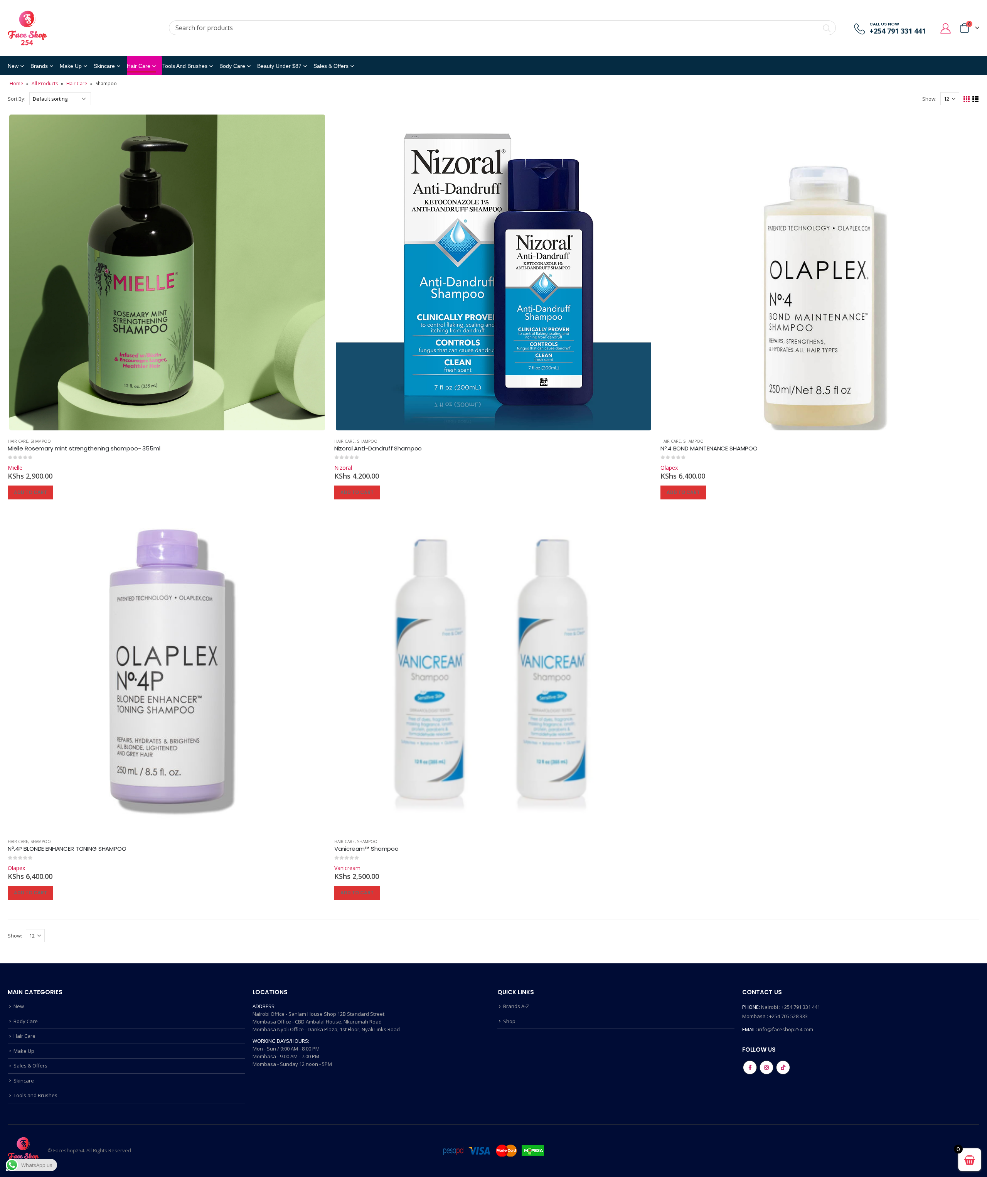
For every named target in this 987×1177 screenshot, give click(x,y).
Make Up (71, 66)
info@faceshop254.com (785, 1029)
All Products (45, 83)
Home (16, 83)
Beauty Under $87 (279, 66)
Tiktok (783, 1067)
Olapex (669, 467)
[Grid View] (966, 99)
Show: (929, 98)
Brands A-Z (516, 1006)
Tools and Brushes (184, 66)
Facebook (750, 1067)
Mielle (15, 467)
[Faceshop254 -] (27, 28)
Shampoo (40, 441)
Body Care (232, 66)
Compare (314, 126)
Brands (39, 66)
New (13, 66)
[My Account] (946, 28)
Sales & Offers (30, 1065)
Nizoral (343, 467)
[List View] (975, 99)
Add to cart (30, 492)
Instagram (766, 1067)
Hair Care (138, 66)
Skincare (104, 66)
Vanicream (347, 868)
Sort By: (16, 98)
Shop (509, 1021)
